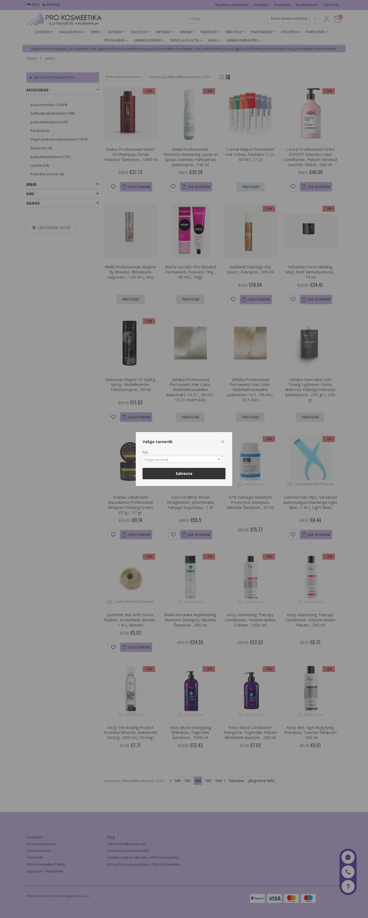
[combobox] (184, 459)
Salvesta (184, 473)
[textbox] (182, 460)
